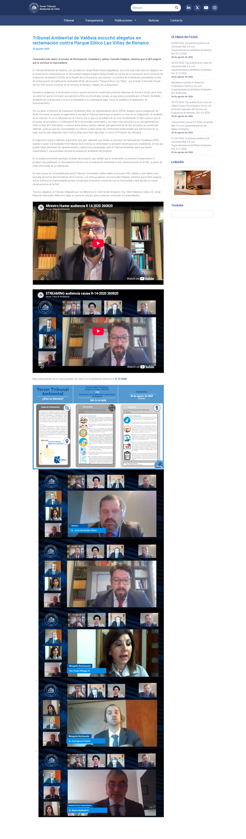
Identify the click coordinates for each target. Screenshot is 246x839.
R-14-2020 (121, 379)
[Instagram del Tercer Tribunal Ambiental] (214, 7)
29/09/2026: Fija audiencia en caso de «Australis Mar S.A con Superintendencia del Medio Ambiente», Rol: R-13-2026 (191, 68)
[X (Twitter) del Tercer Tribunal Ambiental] (197, 7)
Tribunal (69, 20)
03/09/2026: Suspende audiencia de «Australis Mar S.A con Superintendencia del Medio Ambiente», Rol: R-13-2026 (191, 48)
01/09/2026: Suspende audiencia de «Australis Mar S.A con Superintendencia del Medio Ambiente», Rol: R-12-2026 (191, 143)
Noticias (153, 20)
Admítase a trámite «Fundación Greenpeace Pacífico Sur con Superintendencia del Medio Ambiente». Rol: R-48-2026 (191, 87)
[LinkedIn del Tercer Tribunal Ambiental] (188, 7)
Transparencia (94, 20)
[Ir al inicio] (77, 8)
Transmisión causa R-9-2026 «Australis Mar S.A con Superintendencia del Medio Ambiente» (192, 125)
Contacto (176, 20)
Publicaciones (123, 20)
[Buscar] (176, 7)
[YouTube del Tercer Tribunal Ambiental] (206, 7)
